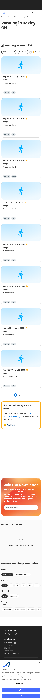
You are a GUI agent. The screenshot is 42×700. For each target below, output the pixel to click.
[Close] (39, 662)
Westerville (21, 609)
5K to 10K (7, 648)
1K (11, 585)
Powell (32, 609)
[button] (22, 52)
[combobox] (8, 52)
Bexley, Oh (12, 17)
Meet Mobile (8, 651)
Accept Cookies (21, 696)
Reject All (21, 690)
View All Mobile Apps (11, 653)
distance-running (22, 574)
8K (23, 585)
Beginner (13, 596)
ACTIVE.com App (10, 642)
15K (37, 585)
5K (17, 585)
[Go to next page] (31, 395)
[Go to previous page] (11, 395)
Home (3, 17)
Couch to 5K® (9, 645)
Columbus (8, 609)
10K (30, 585)
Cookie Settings (21, 683)
